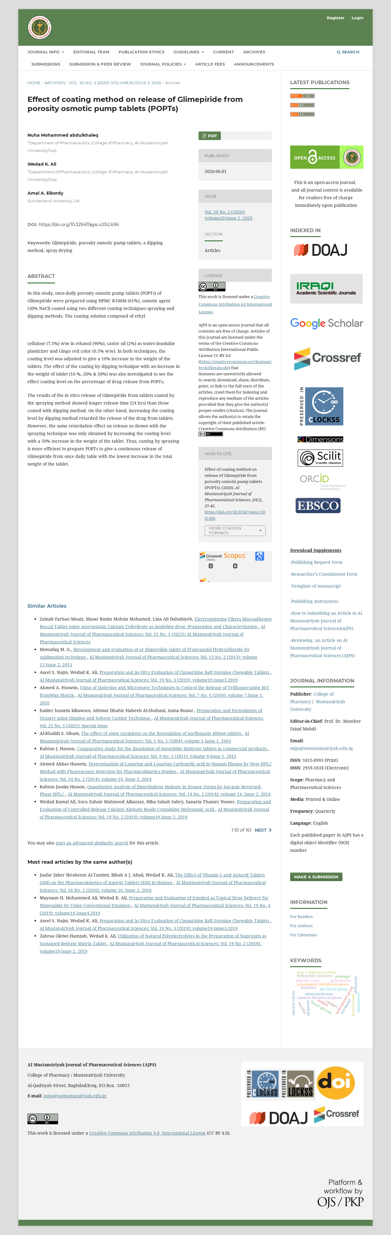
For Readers (301, 916)
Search (350, 51)
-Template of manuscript (315, 586)
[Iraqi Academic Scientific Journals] (326, 302)
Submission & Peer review (100, 64)
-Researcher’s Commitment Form (323, 574)
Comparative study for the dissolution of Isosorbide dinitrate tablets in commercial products (172, 748)
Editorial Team (91, 51)
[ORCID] (323, 488)
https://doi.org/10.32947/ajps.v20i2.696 (79, 224)
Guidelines (187, 51)
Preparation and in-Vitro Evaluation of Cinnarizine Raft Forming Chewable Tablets (185, 672)
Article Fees (210, 64)
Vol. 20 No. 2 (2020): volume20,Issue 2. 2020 (115, 82)
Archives (254, 51)
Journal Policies (161, 64)
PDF (212, 135)
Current (223, 51)
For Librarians (303, 935)
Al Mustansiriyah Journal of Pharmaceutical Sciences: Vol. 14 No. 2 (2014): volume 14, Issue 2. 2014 (169, 794)
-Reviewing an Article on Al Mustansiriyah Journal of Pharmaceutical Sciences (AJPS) (323, 647)
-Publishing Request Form (316, 562)
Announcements (254, 64)
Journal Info (44, 51)
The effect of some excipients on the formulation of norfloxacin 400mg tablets (161, 733)
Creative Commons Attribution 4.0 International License (235, 304)
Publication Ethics (141, 51)
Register (336, 17)
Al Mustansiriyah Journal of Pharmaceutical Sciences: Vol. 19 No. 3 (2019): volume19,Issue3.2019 (139, 680)
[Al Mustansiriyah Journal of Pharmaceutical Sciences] (320, 441)
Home (34, 82)
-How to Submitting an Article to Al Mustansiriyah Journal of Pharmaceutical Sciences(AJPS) (326, 620)
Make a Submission (316, 876)
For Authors (301, 925)
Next (261, 830)
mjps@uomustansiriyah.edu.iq (321, 748)
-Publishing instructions (314, 601)
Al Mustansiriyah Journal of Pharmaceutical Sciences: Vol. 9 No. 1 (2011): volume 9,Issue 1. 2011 (138, 756)
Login (358, 17)
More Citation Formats (225, 530)
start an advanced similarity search (92, 843)
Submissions (45, 64)
